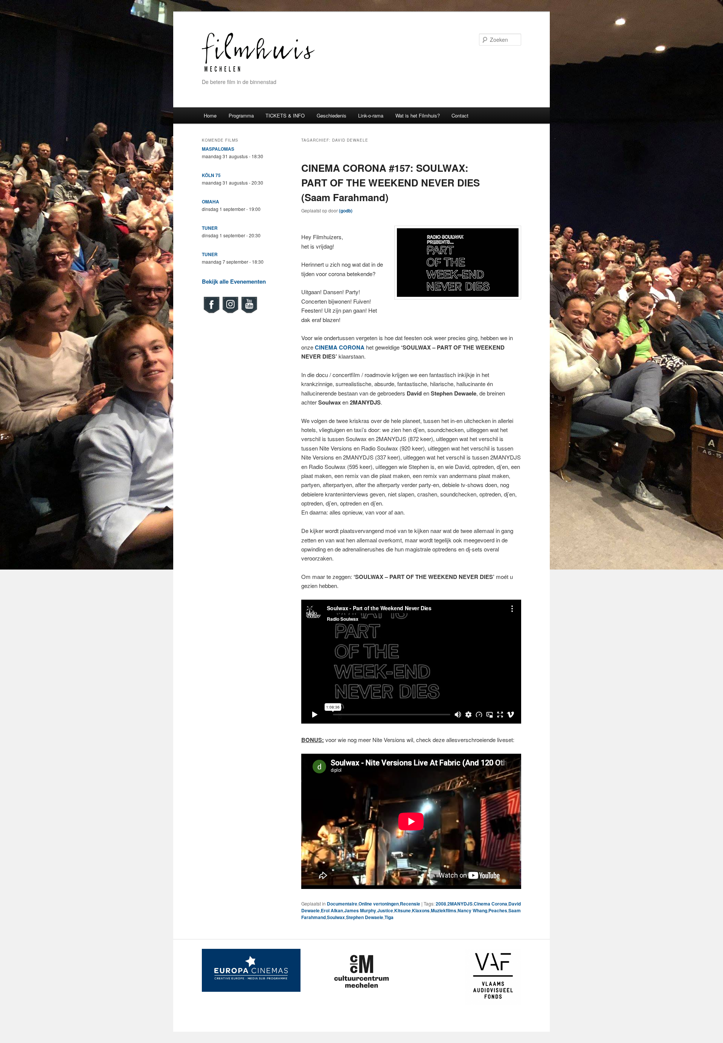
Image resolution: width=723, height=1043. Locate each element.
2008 (441, 903)
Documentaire (342, 903)
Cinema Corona (490, 903)
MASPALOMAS (218, 148)
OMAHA (210, 201)
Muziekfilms (443, 910)
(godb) (345, 210)
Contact (459, 115)
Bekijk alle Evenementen (234, 281)
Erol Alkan (332, 910)
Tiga (389, 917)
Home (210, 115)
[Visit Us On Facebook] (211, 312)
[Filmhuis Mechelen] (258, 71)
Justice (385, 910)
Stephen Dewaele (364, 917)
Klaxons (421, 910)
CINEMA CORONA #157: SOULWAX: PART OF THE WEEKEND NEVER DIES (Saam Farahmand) (390, 182)
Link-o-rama (370, 115)
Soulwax (336, 917)
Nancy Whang (472, 910)
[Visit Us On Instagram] (230, 312)
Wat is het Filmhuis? (417, 115)
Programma (241, 115)
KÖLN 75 (211, 175)
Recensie (410, 903)
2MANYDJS (460, 903)
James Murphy (360, 910)
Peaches (497, 910)
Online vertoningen (378, 903)
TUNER (210, 227)
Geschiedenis (331, 115)
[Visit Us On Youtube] (248, 312)
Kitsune (402, 910)
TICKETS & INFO (285, 115)
